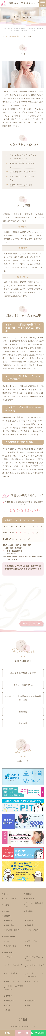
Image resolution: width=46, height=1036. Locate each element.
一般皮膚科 (10, 921)
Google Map (31, 624)
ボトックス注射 (12, 973)
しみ (7, 941)
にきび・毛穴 (11, 946)
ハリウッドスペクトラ (14, 965)
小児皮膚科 (30, 921)
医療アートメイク (12, 981)
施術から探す (31, 898)
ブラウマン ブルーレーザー (35, 958)
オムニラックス (32, 981)
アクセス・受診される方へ (35, 905)
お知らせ (7, 911)
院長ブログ (8, 996)
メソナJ (9, 957)
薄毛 (28, 946)
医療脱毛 (29, 925)
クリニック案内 (10, 898)
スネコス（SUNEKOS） (35, 975)
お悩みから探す (10, 936)
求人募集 (29, 911)
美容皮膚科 (10, 925)
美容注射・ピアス (12, 930)
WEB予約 (24, 1033)
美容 (28, 1005)
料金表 (6, 905)
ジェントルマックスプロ (35, 966)
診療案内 (7, 916)
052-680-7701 (23, 510)
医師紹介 (29, 894)
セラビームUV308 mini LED (14, 987)
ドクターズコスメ (33, 930)
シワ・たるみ (31, 941)
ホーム (6, 894)
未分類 (8, 1010)
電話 (8, 1033)
